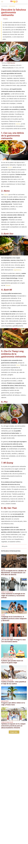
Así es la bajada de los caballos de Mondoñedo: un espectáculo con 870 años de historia (13, 572)
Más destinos (5, 701)
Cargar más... (14, 732)
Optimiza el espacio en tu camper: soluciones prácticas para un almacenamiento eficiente (13, 726)
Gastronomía (12, 6)
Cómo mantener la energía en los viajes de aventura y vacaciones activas (13, 595)
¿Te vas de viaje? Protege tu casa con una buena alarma (13, 640)
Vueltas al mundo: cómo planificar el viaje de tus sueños (13, 683)
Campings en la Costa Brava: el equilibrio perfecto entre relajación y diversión (14, 618)
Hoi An (10, 167)
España (3, 569)
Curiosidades (4, 6)
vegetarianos (17, 270)
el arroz (18, 124)
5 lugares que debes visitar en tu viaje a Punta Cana (13, 704)
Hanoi (18, 365)
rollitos (6, 194)
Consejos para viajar (7, 592)
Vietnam (7, 285)
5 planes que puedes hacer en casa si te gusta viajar (12, 662)
